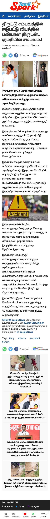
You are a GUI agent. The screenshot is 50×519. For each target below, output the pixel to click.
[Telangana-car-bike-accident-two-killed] (25, 363)
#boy (11, 338)
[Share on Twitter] (10, 55)
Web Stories (14, 16)
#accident (34, 338)
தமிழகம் (29, 16)
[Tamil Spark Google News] (40, 55)
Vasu (37, 45)
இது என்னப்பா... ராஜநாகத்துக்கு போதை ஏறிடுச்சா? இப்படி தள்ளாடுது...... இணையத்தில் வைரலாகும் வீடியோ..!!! (25, 483)
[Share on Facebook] (16, 55)
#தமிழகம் (6, 48)
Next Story (43, 515)
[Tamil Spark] (25, 6)
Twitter (21, 506)
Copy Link (25, 55)
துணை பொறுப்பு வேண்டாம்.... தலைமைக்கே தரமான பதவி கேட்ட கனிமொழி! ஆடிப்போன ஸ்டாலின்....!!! (25, 414)
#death (22, 338)
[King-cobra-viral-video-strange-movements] (25, 470)
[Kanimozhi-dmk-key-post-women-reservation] (25, 401)
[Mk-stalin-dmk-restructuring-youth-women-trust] (25, 432)
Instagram (34, 506)
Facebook (8, 506)
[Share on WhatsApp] (4, 55)
